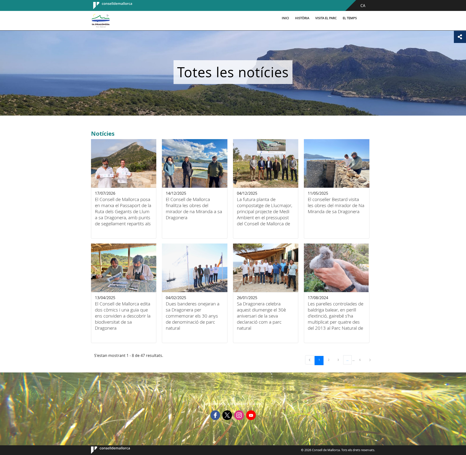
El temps (350, 18)
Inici (285, 18)
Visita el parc (326, 18)
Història (302, 18)
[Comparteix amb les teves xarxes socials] (460, 37)
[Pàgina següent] (370, 359)
